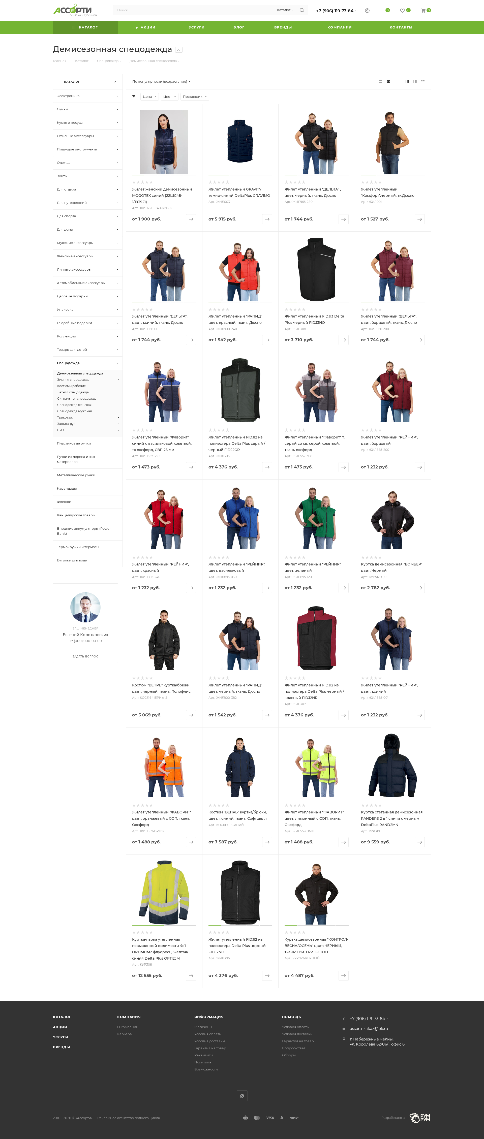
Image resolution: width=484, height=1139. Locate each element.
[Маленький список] (380, 81)
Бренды (61, 1047)
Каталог (62, 1017)
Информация (209, 1017)
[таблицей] (422, 81)
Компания (129, 1017)
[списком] (415, 81)
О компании (127, 1027)
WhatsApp (242, 1095)
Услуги (60, 1037)
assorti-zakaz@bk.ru (369, 1028)
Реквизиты (203, 1055)
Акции (60, 1027)
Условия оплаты (208, 1034)
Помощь (291, 1017)
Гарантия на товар (210, 1048)
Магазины (203, 1027)
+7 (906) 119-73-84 (334, 11)
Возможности (206, 1069)
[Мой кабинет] (367, 11)
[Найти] (302, 10)
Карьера (124, 1034)
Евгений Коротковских (85, 634)
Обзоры (289, 1055)
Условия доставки (209, 1041)
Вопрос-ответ (293, 1048)
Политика (202, 1062)
